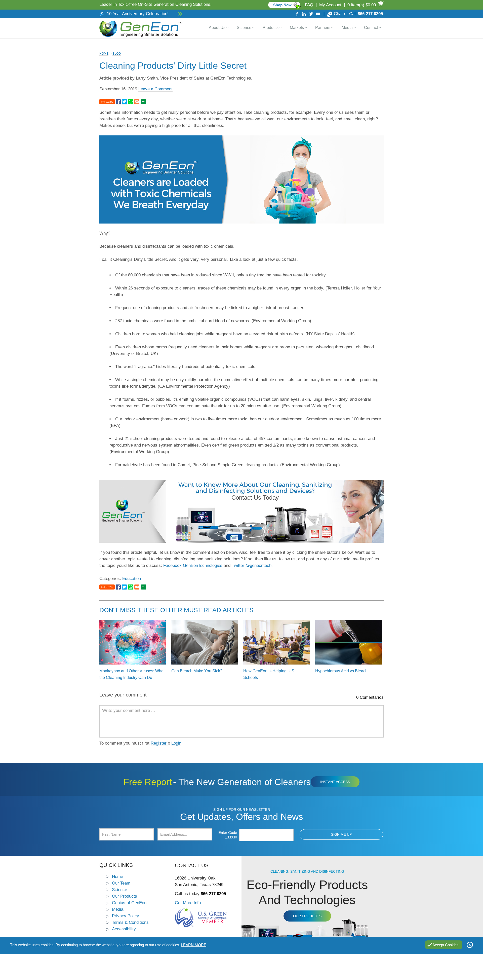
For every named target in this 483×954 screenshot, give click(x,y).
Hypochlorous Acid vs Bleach (341, 671)
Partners (322, 27)
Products (270, 27)
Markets (297, 27)
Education (131, 578)
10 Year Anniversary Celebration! (138, 13)
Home (103, 53)
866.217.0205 (370, 13)
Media (347, 27)
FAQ (309, 5)
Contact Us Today (255, 497)
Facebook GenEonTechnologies (192, 565)
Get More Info (188, 902)
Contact (371, 27)
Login (176, 743)
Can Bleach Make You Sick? (196, 671)
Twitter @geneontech (251, 565)
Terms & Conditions (130, 922)
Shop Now (282, 5)
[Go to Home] (139, 28)
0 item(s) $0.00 (361, 5)
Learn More (193, 945)
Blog (116, 53)
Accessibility (124, 929)
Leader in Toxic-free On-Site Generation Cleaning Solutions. (155, 4)
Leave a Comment (155, 89)
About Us (217, 27)
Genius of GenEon (129, 902)
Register (159, 743)
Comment (365, 747)
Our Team (121, 883)
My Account (330, 5)
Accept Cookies (445, 945)
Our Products (124, 896)
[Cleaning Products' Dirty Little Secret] (118, 101)
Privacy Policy (125, 915)
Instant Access (335, 782)
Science (244, 27)
